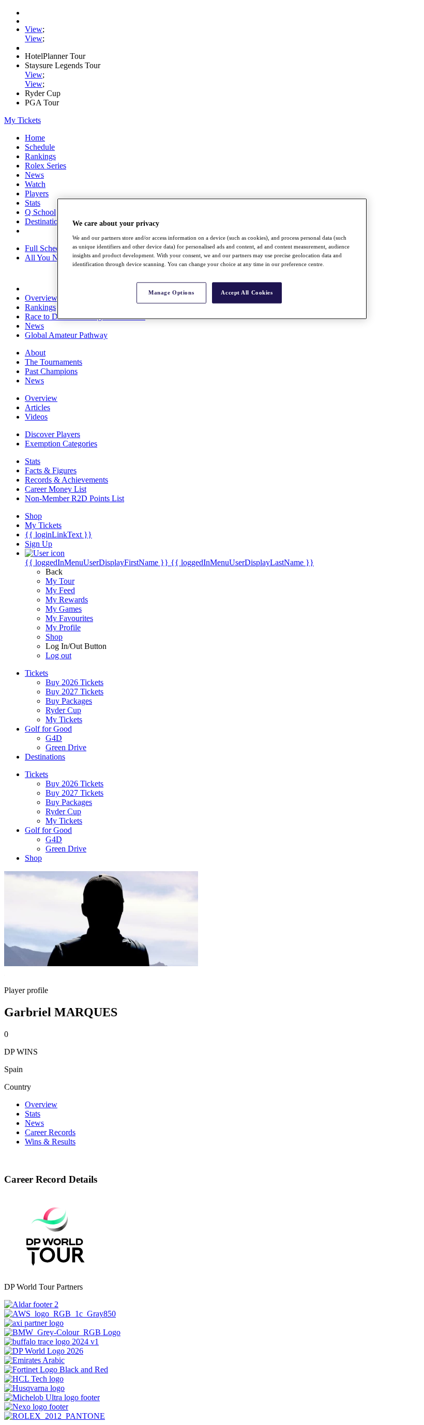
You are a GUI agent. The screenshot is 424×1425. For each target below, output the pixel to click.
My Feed (60, 590)
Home (35, 137)
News (34, 175)
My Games (64, 609)
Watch (35, 184)
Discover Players (52, 434)
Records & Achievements (66, 479)
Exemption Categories (61, 443)
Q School (40, 212)
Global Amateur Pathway (66, 335)
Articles (37, 407)
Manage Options (171, 292)
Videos (36, 416)
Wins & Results (50, 1141)
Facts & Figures (51, 470)
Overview (41, 297)
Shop (54, 636)
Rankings (40, 156)
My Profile (63, 627)
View (33, 29)
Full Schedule (47, 248)
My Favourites (69, 618)
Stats (32, 202)
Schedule (40, 147)
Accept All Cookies (246, 292)
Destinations (45, 221)
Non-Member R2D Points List (74, 498)
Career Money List (55, 489)
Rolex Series (45, 165)
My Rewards (67, 599)
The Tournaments (53, 362)
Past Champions (51, 371)
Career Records (50, 1132)
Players (37, 193)
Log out (58, 655)
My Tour (60, 581)
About (35, 352)
